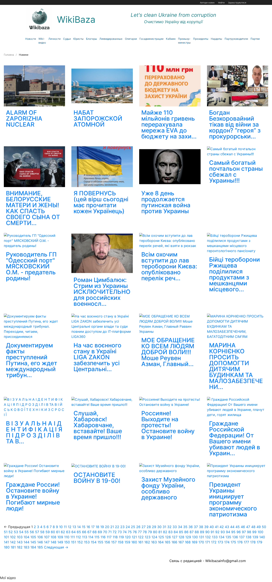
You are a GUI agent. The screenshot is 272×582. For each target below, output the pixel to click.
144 (26, 542)
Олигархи (131, 38)
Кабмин (171, 38)
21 (112, 527)
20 (107, 527)
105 (33, 537)
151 (73, 542)
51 (5, 532)
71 (110, 532)
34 (180, 527)
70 (105, 532)
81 (160, 532)
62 (63, 532)
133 (215, 537)
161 (140, 542)
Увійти (221, 2)
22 (117, 527)
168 (188, 542)
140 (262, 537)
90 (207, 532)
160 (134, 542)
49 (258, 527)
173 (220, 542)
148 (53, 542)
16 (88, 527)
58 (42, 532)
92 (217, 532)
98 (249, 532)
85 (181, 532)
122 (141, 537)
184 (33, 547)
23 (122, 527)
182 (20, 547)
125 (161, 537)
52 (10, 532)
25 (133, 527)
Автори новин (207, 2)
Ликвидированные (110, 38)
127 (174, 537)
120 (128, 537)
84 (176, 532)
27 (144, 527)
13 (74, 527)
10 (61, 527)
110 (66, 537)
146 (40, 542)
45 (237, 527)
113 (84, 537)
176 (240, 542)
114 (90, 537)
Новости (30, 38)
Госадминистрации (151, 38)
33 (175, 527)
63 (68, 532)
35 (185, 527)
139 (255, 537)
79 (150, 532)
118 (115, 537)
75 (130, 532)
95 (233, 532)
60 (53, 532)
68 (94, 532)
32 (169, 527)
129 (188, 537)
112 (78, 537)
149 (60, 542)
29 (154, 527)
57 (37, 532)
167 (181, 542)
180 (7, 547)
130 (195, 537)
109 (60, 537)
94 (228, 532)
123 (147, 537)
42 (222, 527)
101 (6, 537)
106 (40, 537)
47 (248, 527)
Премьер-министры (184, 40)
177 (246, 542)
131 (201, 537)
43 (227, 527)
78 (145, 532)
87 (192, 532)
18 (97, 527)
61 (58, 532)
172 (214, 542)
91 (212, 532)
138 (248, 537)
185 (40, 547)
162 (147, 542)
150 (67, 542)
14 (79, 527)
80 (155, 532)
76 (135, 532)
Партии (255, 38)
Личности (54, 38)
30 (159, 527)
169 (194, 542)
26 (138, 527)
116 (103, 537)
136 (235, 537)
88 (197, 532)
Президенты (200, 38)
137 (242, 537)
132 (208, 537)
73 (120, 532)
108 (53, 537)
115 (96, 537)
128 (181, 537)
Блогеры (91, 38)
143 (20, 542)
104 (26, 537)
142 (13, 542)
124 (154, 537)
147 (47, 542)
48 (253, 527)
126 (168, 537)
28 (149, 527)
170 (201, 542)
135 (228, 537)
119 (121, 537)
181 (13, 547)
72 (115, 532)
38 (201, 527)
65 (79, 532)
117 (109, 537)
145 (33, 542)
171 (207, 542)
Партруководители (236, 38)
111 (72, 537)
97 (244, 532)
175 (233, 542)
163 (154, 542)
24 (128, 527)
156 (107, 542)
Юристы (78, 38)
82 (165, 532)
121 (134, 537)
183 (26, 547)
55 (26, 532)
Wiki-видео (42, 40)
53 (16, 532)
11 (65, 527)
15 (83, 527)
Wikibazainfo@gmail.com (225, 561)
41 (216, 527)
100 (260, 532)
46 (243, 527)
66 (84, 532)
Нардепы (216, 38)
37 (196, 527)
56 (32, 532)
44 (232, 527)
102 (13, 537)
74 (125, 532)
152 (80, 542)
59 (47, 532)
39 (206, 527)
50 (264, 527)
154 (93, 542)
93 (223, 532)
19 (102, 527)
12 (69, 527)
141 (6, 542)
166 (174, 542)
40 (212, 527)
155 (100, 542)
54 (21, 532)
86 (186, 532)
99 (254, 532)
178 (253, 542)
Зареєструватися (237, 2)
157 (114, 542)
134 (221, 537)
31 (164, 527)
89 (202, 532)
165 (167, 542)
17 (93, 527)
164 (161, 542)
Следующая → (56, 547)
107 (47, 537)
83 (170, 532)
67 (89, 532)
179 (259, 542)
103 (20, 537)
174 (227, 542)
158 (120, 542)
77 (140, 532)
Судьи (67, 38)
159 (127, 542)
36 (190, 527)
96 (239, 532)
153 (87, 542)
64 (73, 532)
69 (100, 532)
